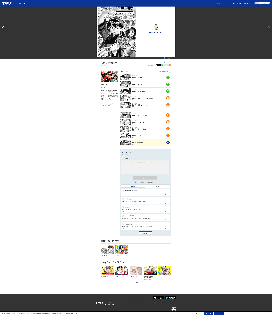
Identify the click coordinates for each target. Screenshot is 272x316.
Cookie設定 (107, 304)
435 (167, 203)
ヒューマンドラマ (105, 102)
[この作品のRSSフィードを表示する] (170, 65)
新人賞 (218, 3)
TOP (106, 303)
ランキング (228, 3)
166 (167, 228)
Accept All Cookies (219, 313)
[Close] (269, 313)
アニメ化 (110, 102)
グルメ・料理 (104, 105)
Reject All (208, 313)
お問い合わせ (114, 304)
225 (167, 220)
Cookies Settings (198, 313)
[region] (136, 313)
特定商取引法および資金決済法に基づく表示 (162, 303)
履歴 (234, 3)
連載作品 (239, 3)
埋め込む (166, 64)
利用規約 (124, 303)
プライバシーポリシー (132, 303)
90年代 (109, 105)
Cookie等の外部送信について (145, 303)
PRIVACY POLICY (75, 313)
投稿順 (157, 186)
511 (167, 194)
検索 (269, 3)
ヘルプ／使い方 (117, 303)
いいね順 (133, 186)
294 (167, 211)
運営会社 (111, 303)
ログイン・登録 (247, 3)
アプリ (223, 3)
